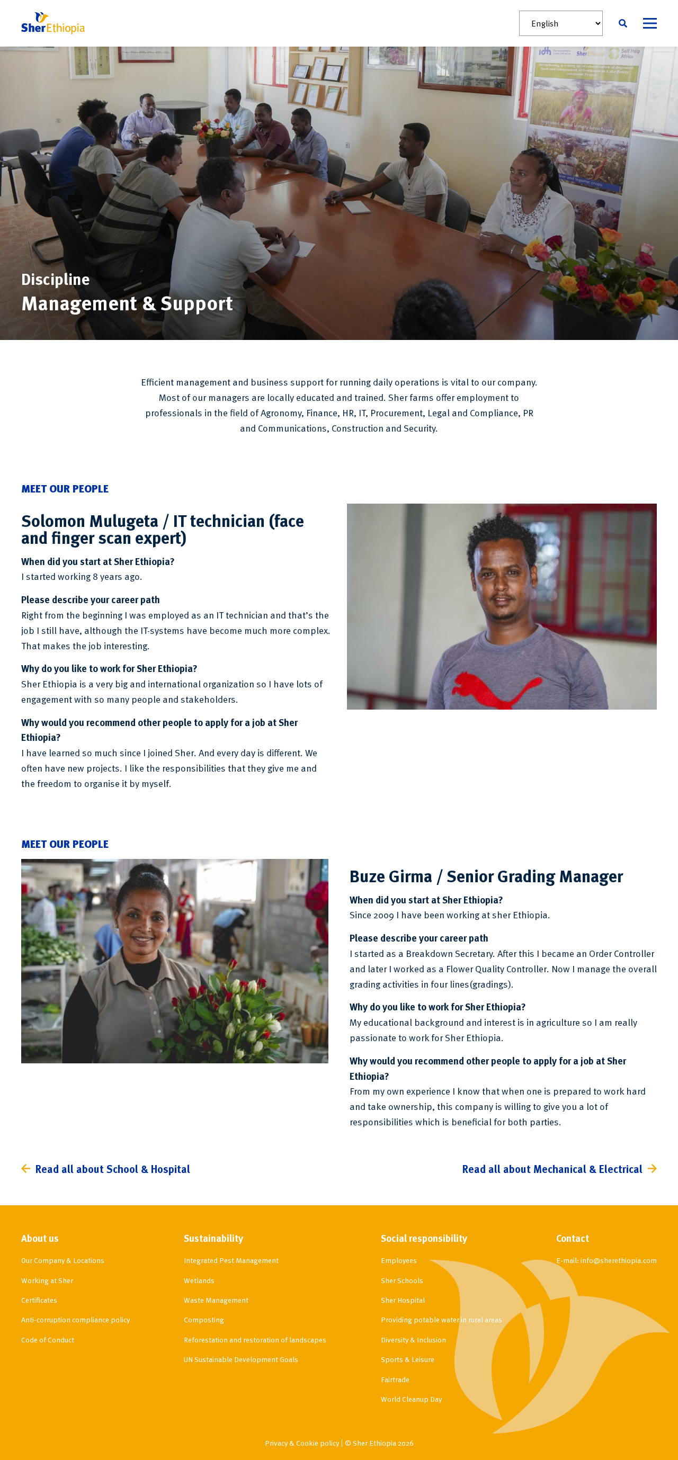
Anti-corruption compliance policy (75, 1319)
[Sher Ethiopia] (53, 23)
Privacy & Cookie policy (302, 1442)
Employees (399, 1260)
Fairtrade (395, 1379)
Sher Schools (402, 1280)
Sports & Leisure (407, 1359)
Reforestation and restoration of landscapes (255, 1339)
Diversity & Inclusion (413, 1339)
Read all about (112, 1168)
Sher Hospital (403, 1299)
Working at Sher (47, 1280)
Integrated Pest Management (231, 1260)
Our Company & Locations (62, 1260)
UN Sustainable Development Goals (241, 1359)
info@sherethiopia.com (619, 1260)
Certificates (39, 1299)
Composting (204, 1319)
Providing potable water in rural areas (441, 1319)
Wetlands (199, 1280)
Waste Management (216, 1299)
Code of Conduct (47, 1339)
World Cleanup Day (411, 1398)
